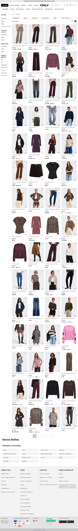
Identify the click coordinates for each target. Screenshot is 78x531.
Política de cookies (24, 510)
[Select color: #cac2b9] (34, 404)
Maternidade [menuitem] (48, 9)
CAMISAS (24, 461)
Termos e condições (25, 499)
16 (50, 436)
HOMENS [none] (30, 5)
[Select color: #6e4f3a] (14, 49)
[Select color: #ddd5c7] (15, 158)
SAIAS (60, 457)
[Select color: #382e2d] (62, 76)
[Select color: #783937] (64, 404)
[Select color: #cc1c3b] (47, 76)
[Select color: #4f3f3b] (16, 431)
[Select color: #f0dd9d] (63, 404)
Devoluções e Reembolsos (26, 492)
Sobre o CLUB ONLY (44, 473)
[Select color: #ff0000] (67, 404)
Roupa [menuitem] (12, 9)
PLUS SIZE (5, 457)
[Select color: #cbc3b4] (16, 49)
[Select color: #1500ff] (47, 212)
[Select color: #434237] (31, 404)
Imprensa (3, 481)
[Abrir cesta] (75, 5)
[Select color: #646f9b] (19, 158)
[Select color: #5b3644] (14, 212)
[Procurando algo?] (64, 5)
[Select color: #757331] (47, 349)
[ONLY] (44, 6)
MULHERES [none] (4, 5)
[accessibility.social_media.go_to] (34, 521)
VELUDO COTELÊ (26, 457)
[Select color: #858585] (29, 349)
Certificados (4, 484)
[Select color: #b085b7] (18, 267)
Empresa (61, 473)
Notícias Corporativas (64, 481)
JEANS (4, 450)
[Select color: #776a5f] (45, 49)
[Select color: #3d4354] (66, 158)
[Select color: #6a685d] (49, 49)
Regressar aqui (23, 488)
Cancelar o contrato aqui (26, 481)
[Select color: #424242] (64, 158)
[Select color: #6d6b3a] (19, 267)
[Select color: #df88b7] (62, 349)
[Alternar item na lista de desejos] (26, 25)
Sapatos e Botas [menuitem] (59, 9)
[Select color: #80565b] (34, 158)
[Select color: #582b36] (29, 404)
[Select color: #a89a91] (48, 49)
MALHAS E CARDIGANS (65, 454)
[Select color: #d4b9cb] (67, 349)
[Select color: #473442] (29, 158)
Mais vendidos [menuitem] (20, 9)
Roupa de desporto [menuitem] (37, 9)
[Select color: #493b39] (63, 267)
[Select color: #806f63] (12, 49)
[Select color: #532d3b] (14, 76)
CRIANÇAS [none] (23, 5)
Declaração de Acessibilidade (27, 513)
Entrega (22, 484)
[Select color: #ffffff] (15, 267)
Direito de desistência (25, 503)
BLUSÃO (61, 450)
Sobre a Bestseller (66, 470)
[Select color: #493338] (19, 49)
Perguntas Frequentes (25, 473)
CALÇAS (24, 454)
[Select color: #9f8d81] (62, 158)
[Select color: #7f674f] (62, 376)
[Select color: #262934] (31, 158)
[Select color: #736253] (16, 158)
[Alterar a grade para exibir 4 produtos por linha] (75, 21)
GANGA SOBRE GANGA (46, 454)
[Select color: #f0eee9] (62, 267)
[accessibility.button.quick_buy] (26, 43)
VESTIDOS (5, 461)
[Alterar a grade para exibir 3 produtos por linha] (72, 21)
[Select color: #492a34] (50, 49)
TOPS (23, 450)
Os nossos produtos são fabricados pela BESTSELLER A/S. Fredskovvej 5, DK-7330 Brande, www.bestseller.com (68, 486)
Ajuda (22, 470)
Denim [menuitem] (28, 9)
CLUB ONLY (43, 470)
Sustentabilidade (5, 488)
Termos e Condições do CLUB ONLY (48, 484)
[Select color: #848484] (15, 212)
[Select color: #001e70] (45, 212)
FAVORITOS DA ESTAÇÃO (9, 454)
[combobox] (17, 18)
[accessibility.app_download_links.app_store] (70, 523)
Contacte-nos (23, 495)
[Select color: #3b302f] (18, 49)
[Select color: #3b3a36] (30, 158)
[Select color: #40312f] (64, 49)
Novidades (18, 14)
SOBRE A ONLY (6, 470)
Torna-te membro (44, 481)
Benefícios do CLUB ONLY (46, 477)
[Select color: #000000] (15, 49)
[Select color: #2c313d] (14, 158)
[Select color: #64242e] (14, 376)
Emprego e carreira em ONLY (8, 492)
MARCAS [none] (36, 5)
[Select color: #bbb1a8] (18, 158)
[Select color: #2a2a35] (20, 49)
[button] (39, 1)
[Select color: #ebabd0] (63, 76)
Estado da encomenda (25, 477)
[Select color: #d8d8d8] (20, 267)
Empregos (61, 477)
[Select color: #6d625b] (63, 349)
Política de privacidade (25, 506)
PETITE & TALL (44, 450)
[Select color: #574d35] (33, 158)
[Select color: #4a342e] (63, 376)
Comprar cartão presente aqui (8, 477)
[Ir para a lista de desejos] (73, 5)
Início (13, 14)
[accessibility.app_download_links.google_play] (62, 523)
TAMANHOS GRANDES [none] (14, 5)
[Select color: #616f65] (66, 404)
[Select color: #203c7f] (66, 349)
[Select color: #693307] (47, 49)
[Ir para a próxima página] (54, 436)
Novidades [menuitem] (5, 9)
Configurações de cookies (39, 529)
